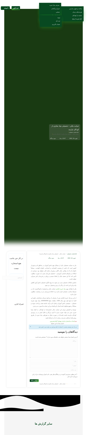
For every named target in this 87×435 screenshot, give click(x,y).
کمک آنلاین (16, 8)
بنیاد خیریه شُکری (61, 289)
